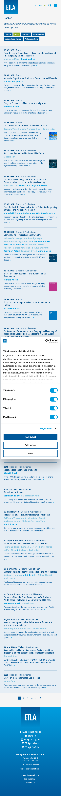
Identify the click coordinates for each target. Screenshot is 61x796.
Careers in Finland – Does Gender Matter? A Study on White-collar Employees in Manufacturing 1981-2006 (27, 599)
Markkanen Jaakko (13, 81)
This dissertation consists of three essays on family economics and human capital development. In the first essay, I (24, 286)
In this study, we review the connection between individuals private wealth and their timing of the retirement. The (28, 500)
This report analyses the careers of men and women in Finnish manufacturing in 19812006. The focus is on (29, 608)
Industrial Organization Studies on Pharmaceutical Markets (30, 78)
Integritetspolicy (29, 775)
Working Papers (38, 34)
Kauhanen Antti (31, 213)
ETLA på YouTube (31, 747)
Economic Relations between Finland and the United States (30, 571)
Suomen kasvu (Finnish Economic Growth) (22, 234)
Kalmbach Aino (11, 106)
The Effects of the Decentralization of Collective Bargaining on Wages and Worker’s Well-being (30, 208)
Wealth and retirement (14, 492)
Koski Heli (9, 244)
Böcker (16, 34)
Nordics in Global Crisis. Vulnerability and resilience (27, 514)
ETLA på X (32, 735)
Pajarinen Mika (39, 185)
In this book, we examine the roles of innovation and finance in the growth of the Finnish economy (29, 64)
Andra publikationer (31, 39)
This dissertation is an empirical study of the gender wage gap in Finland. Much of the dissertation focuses (30, 686)
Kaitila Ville (30, 575)
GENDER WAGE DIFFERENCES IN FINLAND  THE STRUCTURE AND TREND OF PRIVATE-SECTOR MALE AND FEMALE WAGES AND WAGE (29, 662)
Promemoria (26, 34)
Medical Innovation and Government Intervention (26, 543)
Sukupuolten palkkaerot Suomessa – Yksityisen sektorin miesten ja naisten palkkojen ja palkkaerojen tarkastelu (29, 651)
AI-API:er (30, 782)
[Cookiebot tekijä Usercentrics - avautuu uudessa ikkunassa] (45, 341)
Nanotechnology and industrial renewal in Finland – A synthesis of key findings (28, 624)
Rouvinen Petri (28, 59)
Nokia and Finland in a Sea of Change (20, 469)
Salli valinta (30, 445)
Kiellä (30, 453)
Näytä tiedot (46, 428)
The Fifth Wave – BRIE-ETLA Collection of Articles (26, 125)
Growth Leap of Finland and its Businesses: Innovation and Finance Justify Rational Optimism (30, 54)
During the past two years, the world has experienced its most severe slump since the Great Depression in (29, 529)
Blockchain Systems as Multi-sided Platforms (24, 153)
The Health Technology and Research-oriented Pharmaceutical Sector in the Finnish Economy (25, 181)
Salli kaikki (30, 437)
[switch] (54, 399)
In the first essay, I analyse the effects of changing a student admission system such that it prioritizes (28, 111)
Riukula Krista (48, 213)
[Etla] (11, 7)
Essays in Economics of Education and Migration (25, 103)
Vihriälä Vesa (44, 251)
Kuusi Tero (24, 185)
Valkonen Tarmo (12, 495)
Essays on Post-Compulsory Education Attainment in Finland (27, 304)
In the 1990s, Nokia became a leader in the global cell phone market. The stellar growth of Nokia (28, 478)
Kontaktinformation (29, 769)
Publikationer (31, 150)
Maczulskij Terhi (12, 213)
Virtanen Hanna (12, 308)
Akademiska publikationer (13, 39)
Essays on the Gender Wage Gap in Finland (23, 677)
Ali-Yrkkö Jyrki (11, 473)
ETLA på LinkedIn (32, 743)
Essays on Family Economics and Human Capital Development (25, 275)
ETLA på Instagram (32, 739)
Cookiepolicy (30, 779)
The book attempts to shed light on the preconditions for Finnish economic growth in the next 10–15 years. (25, 257)
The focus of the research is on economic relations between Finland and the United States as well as (28, 583)
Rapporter (8, 34)
